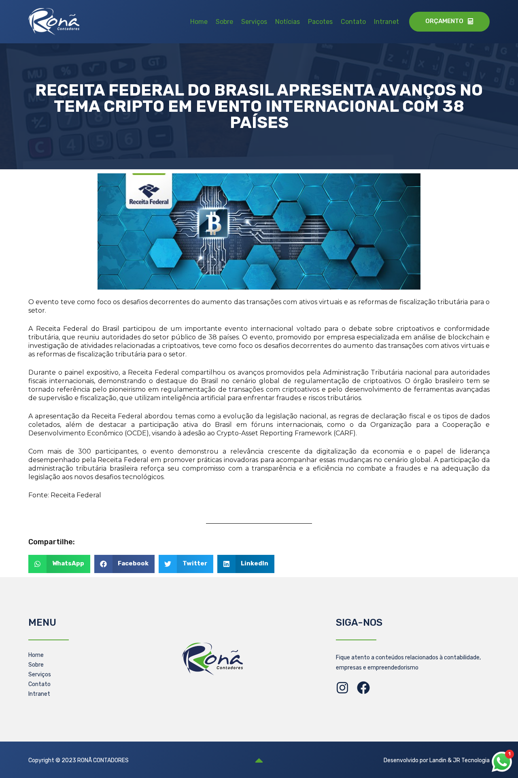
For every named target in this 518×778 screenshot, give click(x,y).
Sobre (224, 22)
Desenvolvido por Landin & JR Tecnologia (437, 760)
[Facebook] (363, 687)
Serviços (254, 22)
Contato (353, 22)
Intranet (386, 22)
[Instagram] (342, 687)
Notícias (287, 22)
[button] (59, 564)
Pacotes (320, 22)
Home (199, 22)
